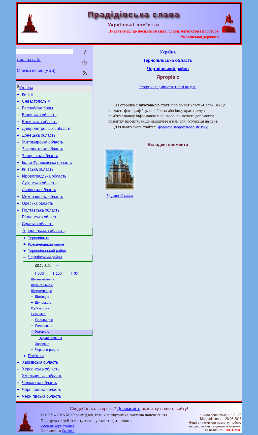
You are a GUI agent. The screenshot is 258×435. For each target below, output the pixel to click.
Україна (26, 87)
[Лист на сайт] (84, 62)
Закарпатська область (42, 149)
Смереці (68, 431)
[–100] (57, 273)
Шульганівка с (42, 285)
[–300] (39, 273)
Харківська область (40, 362)
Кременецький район (46, 244)
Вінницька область (39, 115)
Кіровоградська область (44, 176)
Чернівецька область (41, 389)
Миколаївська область (42, 196)
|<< (58, 265)
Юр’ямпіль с (40, 308)
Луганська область (39, 183)
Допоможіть (128, 408)
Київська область (37, 169)
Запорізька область (40, 156)
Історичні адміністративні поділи (168, 86)
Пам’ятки (36, 356)
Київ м (28, 94)
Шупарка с (43, 302)
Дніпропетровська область (46, 128)
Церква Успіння (50, 338)
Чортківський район (45, 257)
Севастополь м (36, 101)
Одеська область (37, 203)
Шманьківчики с (43, 279)
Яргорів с (42, 331)
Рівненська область (40, 217)
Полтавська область (40, 210)
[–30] (75, 273)
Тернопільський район (47, 251)
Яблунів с (38, 314)
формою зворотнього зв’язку (183, 126)
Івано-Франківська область (47, 162)
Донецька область (38, 135)
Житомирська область (42, 142)
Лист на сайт (29, 59)
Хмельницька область (42, 376)
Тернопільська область (43, 230)
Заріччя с (42, 344)
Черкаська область (39, 383)
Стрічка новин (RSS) (36, 70)
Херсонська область (40, 369)
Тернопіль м (38, 238)
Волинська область (39, 122)
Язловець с (43, 326)
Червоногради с (47, 350)
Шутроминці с (41, 291)
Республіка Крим (37, 108)
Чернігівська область (41, 396)
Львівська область (39, 190)
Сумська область (37, 224)
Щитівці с (42, 297)
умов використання (57, 425)
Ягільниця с (44, 320)
